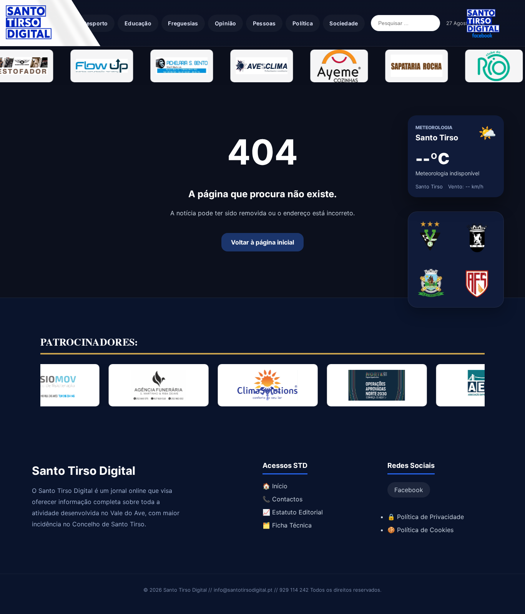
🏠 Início (274, 486)
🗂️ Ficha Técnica (287, 525)
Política (302, 23)
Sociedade (343, 23)
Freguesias (183, 23)
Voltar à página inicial (262, 242)
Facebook (408, 490)
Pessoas (264, 23)
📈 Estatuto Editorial (292, 512)
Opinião (225, 23)
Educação (138, 23)
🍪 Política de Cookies (420, 530)
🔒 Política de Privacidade (425, 517)
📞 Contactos (282, 499)
